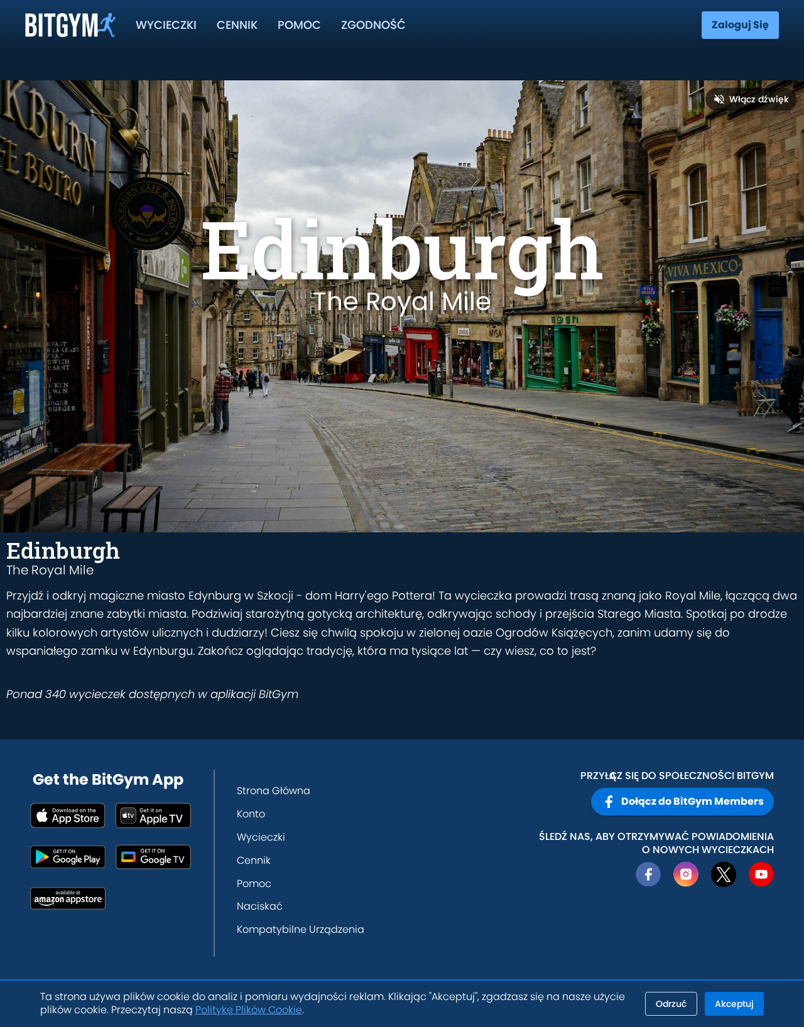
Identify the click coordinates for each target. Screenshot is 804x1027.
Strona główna (273, 790)
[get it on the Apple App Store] (68, 815)
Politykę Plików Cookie (248, 1010)
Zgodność (373, 25)
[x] (723, 874)
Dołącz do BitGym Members (692, 801)
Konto (251, 814)
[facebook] (648, 874)
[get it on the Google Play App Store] (68, 857)
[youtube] (761, 874)
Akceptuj (734, 1003)
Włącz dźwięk (759, 99)
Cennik (237, 25)
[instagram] (685, 874)
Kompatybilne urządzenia (300, 929)
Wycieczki (166, 25)
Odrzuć (671, 1003)
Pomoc (299, 25)
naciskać (260, 906)
